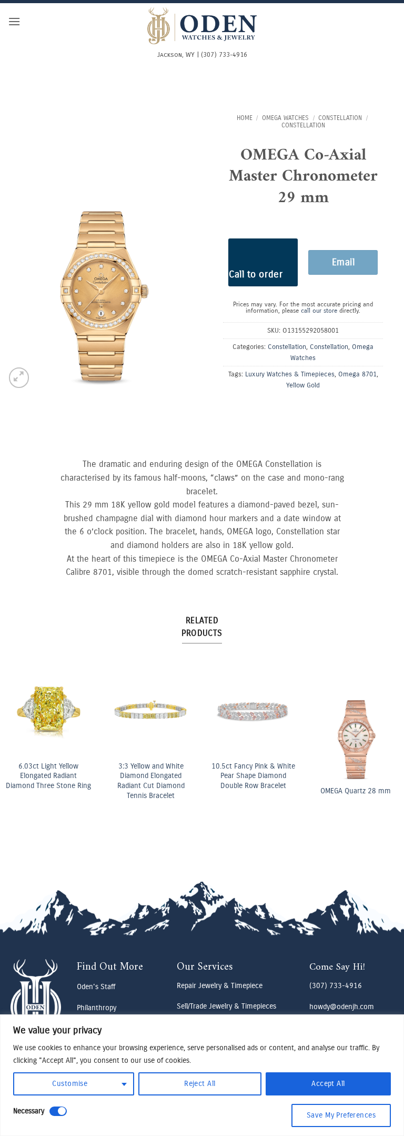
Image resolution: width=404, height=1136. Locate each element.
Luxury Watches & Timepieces (290, 374)
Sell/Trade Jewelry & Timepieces (226, 1006)
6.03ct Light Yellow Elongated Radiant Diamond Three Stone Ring (48, 776)
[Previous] (18, 740)
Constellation (340, 118)
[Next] (385, 740)
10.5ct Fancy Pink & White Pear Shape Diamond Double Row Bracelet (253, 776)
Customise (69, 1083)
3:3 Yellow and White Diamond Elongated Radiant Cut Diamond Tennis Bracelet (151, 781)
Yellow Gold (303, 385)
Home (244, 118)
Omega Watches (285, 118)
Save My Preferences (341, 1115)
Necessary (28, 1111)
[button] (14, 21)
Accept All (328, 1083)
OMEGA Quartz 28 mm (355, 790)
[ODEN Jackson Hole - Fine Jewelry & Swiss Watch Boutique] (202, 25)
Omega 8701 (357, 374)
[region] (202, 1075)
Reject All (199, 1083)
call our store (319, 310)
